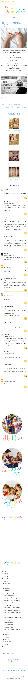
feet (12, 98)
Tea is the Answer (8, 236)
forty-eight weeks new (9, 603)
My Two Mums (7, 322)
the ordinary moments (20, 98)
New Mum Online (8, 306)
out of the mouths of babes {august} (12, 598)
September (7, 588)
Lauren (6, 379)
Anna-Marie (7, 201)
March (6, 639)
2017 (5, 574)
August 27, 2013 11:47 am (9, 323)
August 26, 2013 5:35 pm (9, 295)
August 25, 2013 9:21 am (9, 255)
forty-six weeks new (8, 622)
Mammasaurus (7, 364)
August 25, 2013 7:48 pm (9, 280)
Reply (26, 198)
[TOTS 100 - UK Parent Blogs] (14, 659)
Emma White (7, 351)
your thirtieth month (8, 624)
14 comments (3, 97)
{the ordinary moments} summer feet (12, 600)
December (7, 583)
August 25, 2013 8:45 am (9, 238)
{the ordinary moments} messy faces (12, 610)
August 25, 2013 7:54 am (9, 203)
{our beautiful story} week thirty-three (12, 612)
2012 (5, 644)
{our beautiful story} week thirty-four (12, 602)
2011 (5, 646)
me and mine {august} (9, 593)
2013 (5, 581)
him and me (6, 619)
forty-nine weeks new (9, 595)
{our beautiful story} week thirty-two (12, 620)
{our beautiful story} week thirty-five (12, 592)
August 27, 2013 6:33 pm (9, 353)
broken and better (8, 615)
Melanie (6, 189)
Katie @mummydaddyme (10, 278)
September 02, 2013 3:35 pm (9, 381)
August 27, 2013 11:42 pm (9, 365)
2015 (5, 578)
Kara (5, 294)
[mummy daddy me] (14, 85)
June (6, 634)
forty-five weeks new (8, 631)
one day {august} (8, 597)
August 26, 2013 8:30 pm (9, 308)
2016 (5, 576)
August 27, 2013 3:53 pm (9, 336)
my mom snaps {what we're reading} (12, 625)
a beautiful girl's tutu (8, 605)
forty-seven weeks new (9, 614)
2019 (5, 571)
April (6, 637)
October (7, 586)
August (6, 590)
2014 (5, 580)
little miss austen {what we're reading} (12, 617)
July (6, 632)
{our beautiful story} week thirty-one (12, 629)
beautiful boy (8, 98)
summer (14, 98)
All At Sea (6, 253)
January (6, 642)
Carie (5, 217)
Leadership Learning (9, 266)
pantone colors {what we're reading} (12, 607)
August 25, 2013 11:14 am (9, 267)
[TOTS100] (14, 660)
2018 (5, 573)
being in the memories (9, 627)
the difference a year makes (10, 608)
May (6, 636)
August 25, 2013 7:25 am (9, 191)
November (7, 585)
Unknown (6, 334)
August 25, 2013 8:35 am (9, 219)
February (7, 641)
